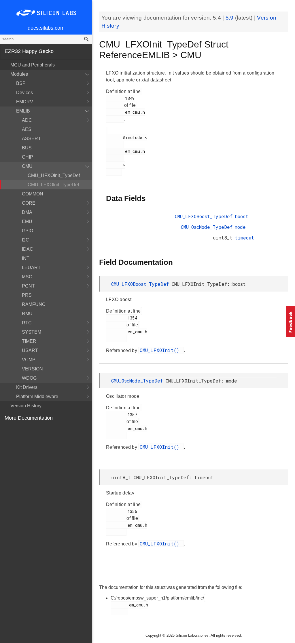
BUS (27, 147)
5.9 (230, 18)
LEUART (31, 267)
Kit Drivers (26, 387)
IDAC (27, 249)
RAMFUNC (34, 304)
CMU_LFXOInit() (161, 350)
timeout (244, 238)
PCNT (28, 286)
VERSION (32, 368)
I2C (25, 239)
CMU (27, 166)
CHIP (27, 157)
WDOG (29, 378)
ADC (27, 120)
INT (25, 258)
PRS (27, 295)
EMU (27, 221)
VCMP (28, 359)
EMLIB (23, 111)
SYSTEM (31, 332)
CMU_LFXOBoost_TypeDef (203, 216)
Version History (25, 405)
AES (26, 129)
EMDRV (24, 101)
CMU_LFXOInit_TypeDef (53, 184)
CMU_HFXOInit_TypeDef (54, 175)
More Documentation (29, 418)
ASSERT (31, 138)
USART (30, 350)
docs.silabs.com (46, 28)
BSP (21, 83)
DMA (27, 212)
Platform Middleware (37, 396)
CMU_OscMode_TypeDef (206, 227)
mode (240, 227)
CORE (28, 203)
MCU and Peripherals (32, 64)
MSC (27, 276)
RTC (27, 322)
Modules (19, 74)
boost (241, 216)
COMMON (32, 193)
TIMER (29, 341)
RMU (27, 313)
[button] (290, 321)
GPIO (27, 230)
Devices (24, 92)
